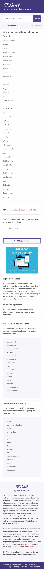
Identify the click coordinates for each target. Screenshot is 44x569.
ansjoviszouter (9, 41)
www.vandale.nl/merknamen (23, 547)
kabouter (6, 185)
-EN (8, 453)
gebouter (6, 125)
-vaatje (9, 449)
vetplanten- (11, 363)
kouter (5, 45)
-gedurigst (11, 470)
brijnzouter (7, 89)
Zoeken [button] (37, 19)
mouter (6, 93)
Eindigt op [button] (9, 19)
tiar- (8, 380)
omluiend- (10, 359)
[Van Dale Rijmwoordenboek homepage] (13, 5)
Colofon (24, 567)
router (5, 153)
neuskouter (7, 105)
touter (5, 97)
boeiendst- (11, 345)
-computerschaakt (14, 425)
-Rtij (8, 442)
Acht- (9, 373)
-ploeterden (11, 432)
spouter (6, 73)
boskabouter (8, 65)
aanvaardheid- (12, 349)
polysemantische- (13, 356)
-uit (8, 435)
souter (5, 49)
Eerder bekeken (11, 25)
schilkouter (7, 177)
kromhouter (7, 57)
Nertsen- (10, 384)
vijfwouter (7, 121)
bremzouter (7, 77)
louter (5, 69)
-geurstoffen (11, 456)
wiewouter (7, 157)
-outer (9, 422)
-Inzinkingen (11, 446)
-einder (9, 439)
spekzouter (7, 61)
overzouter (7, 129)
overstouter (7, 117)
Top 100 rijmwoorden (22, 241)
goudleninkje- (12, 391)
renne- (9, 352)
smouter (6, 197)
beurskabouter (9, 53)
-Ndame (10, 463)
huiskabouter (8, 173)
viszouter (6, 133)
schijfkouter (7, 165)
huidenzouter (8, 161)
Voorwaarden (34, 567)
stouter (6, 85)
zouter (5, 181)
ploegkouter (8, 141)
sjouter (6, 189)
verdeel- (10, 377)
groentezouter (8, 149)
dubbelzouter (8, 101)
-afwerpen (11, 460)
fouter (5, 113)
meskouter (7, 81)
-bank (9, 428)
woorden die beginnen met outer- (24, 210)
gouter (6, 137)
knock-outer (8, 193)
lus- (8, 366)
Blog (9, 567)
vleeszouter (7, 145)
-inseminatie (11, 467)
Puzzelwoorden (12, 228)
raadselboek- (12, 342)
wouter (6, 169)
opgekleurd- (11, 370)
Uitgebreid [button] (36, 25)
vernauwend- (12, 387)
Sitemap (16, 567)
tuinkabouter (8, 109)
